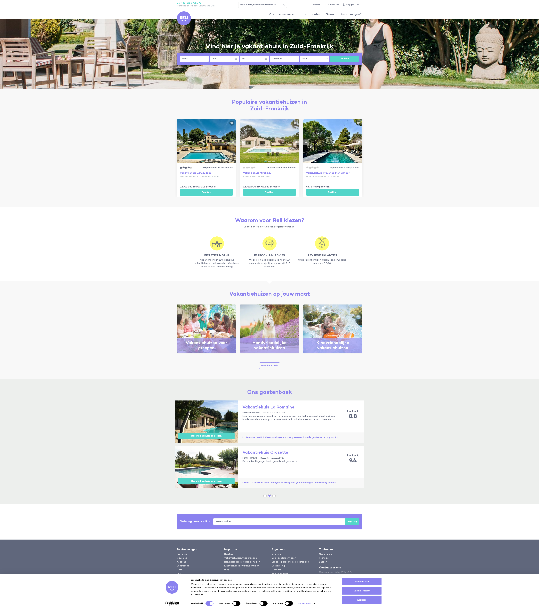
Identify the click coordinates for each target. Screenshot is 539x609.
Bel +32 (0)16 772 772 (189, 3)
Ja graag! (352, 521)
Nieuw (330, 14)
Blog (226, 569)
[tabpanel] (206, 141)
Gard (179, 569)
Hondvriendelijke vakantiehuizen (242, 562)
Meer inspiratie (269, 365)
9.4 (353, 461)
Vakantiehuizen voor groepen (240, 558)
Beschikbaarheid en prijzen (206, 436)
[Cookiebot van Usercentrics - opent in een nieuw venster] (172, 603)
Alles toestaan (362, 581)
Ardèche (181, 562)
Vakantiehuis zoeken (282, 14)
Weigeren (361, 600)
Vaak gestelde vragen (284, 558)
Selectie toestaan (361, 590)
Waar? (185, 58)
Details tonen (304, 603)
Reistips (228, 554)
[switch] (236, 603)
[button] (359, 5)
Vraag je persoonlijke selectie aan (290, 562)
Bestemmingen (350, 14)
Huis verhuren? (280, 573)
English (323, 562)
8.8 (353, 416)
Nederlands (325, 554)
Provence (182, 554)
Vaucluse (182, 558)
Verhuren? (316, 4)
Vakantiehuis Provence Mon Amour (328, 173)
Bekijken (206, 192)
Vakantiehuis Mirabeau (257, 173)
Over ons (276, 554)
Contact (276, 569)
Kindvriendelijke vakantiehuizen (241, 565)
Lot (179, 573)
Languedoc (183, 565)
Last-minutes (311, 14)
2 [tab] (206, 161)
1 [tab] (202, 161)
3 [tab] (210, 161)
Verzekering (278, 565)
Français (324, 558)
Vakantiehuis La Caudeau (196, 173)
